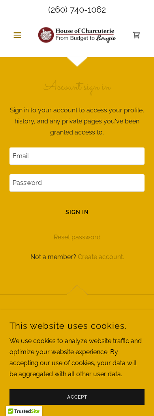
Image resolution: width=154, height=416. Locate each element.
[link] (77, 35)
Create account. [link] (101, 257)
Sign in (77, 212)
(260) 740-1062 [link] (77, 9)
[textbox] (77, 156)
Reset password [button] (77, 237)
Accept (77, 397)
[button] (19, 35)
